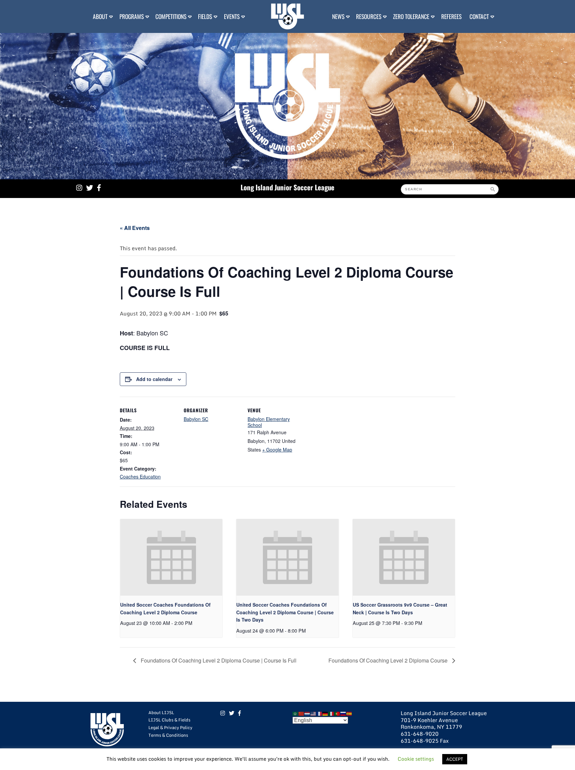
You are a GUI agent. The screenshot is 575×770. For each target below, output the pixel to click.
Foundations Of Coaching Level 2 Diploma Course (388, 660)
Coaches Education (140, 476)
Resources (368, 16)
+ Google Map (277, 449)
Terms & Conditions (168, 735)
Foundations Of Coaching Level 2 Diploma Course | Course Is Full (217, 660)
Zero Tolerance (411, 16)
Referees (451, 16)
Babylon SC (196, 419)
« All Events (135, 228)
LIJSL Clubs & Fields (169, 719)
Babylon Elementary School (269, 422)
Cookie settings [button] (416, 759)
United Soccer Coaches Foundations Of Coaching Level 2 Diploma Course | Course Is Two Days (285, 612)
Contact (479, 16)
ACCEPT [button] (454, 759)
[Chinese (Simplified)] (301, 713)
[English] (313, 713)
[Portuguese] (337, 713)
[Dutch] (307, 713)
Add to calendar (154, 379)
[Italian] (331, 713)
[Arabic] (295, 713)
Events (232, 16)
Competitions (170, 16)
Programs (131, 16)
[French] (319, 713)
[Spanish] (349, 713)
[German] (325, 713)
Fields (205, 16)
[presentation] (171, 557)
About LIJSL (161, 712)
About (100, 16)
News (338, 16)
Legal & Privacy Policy (170, 727)
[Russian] (343, 713)
